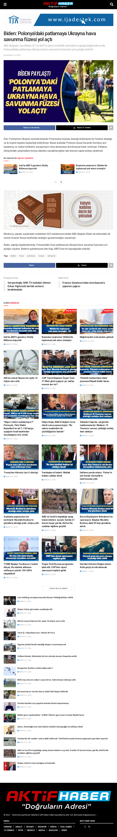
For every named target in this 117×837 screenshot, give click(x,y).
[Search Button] (111, 4)
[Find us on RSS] (89, 826)
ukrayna (51, 256)
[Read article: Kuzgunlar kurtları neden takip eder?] (10, 671)
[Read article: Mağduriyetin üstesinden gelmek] (97, 321)
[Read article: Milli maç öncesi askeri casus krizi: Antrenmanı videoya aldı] (10, 683)
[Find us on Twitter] (85, 826)
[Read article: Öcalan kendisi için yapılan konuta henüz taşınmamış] (10, 706)
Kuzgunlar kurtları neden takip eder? (35, 668)
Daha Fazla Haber (59, 588)
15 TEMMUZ (9, 830)
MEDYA (42, 830)
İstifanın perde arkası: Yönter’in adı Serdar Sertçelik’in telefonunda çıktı (96, 475)
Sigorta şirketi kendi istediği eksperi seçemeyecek (41, 644)
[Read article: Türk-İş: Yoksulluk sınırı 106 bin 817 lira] (10, 635)
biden (13, 256)
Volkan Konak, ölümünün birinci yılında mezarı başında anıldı (47, 656)
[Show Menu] (5, 4)
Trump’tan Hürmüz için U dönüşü (21, 472)
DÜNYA (53, 827)
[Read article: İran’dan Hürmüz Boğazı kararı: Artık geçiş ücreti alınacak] (97, 548)
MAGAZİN (53, 830)
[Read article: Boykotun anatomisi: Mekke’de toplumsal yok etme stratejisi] (67, 169)
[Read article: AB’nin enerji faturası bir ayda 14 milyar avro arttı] (21, 362)
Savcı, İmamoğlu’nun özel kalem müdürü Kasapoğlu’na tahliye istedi (50, 727)
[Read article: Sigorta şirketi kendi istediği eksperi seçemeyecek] (10, 647)
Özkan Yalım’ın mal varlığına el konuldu (36, 763)
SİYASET (30, 827)
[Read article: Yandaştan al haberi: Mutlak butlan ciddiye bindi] (59, 457)
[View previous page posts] (55, 182)
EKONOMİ (42, 827)
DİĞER (64, 830)
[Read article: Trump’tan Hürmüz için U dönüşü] (21, 457)
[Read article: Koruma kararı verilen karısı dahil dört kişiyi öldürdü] (10, 694)
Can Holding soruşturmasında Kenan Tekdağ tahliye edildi (45, 597)
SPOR (20, 830)
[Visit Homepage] (58, 5)
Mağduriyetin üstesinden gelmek (97, 337)
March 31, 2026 (26, 172)
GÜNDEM (8, 827)
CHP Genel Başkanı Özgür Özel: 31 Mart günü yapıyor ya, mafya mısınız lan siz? (58, 381)
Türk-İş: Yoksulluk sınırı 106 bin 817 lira (36, 633)
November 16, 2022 (12, 55)
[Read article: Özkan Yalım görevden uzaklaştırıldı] (10, 612)
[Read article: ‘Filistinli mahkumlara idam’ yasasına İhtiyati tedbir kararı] (97, 362)
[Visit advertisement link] (58, 22)
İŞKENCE (31, 830)
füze (22, 256)
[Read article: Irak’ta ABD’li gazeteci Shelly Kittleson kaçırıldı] (10, 169)
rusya (41, 256)
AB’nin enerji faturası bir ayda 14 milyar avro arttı (41, 621)
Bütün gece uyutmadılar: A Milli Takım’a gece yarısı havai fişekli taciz (50, 715)
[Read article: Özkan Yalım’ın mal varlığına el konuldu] (10, 766)
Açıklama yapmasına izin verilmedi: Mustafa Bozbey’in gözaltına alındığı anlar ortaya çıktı (21, 519)
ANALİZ (18, 827)
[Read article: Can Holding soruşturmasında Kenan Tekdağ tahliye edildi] (10, 600)
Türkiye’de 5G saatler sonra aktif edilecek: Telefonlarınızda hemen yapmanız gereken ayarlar (62, 738)
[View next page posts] (61, 182)
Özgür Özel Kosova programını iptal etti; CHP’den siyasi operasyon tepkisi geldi (57, 567)
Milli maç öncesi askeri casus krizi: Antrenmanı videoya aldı (46, 680)
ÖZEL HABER (66, 827)
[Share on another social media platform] (110, 127)
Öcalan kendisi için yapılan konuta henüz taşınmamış (43, 703)
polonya (31, 256)
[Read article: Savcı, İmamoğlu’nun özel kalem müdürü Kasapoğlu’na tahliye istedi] (10, 729)
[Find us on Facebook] (81, 826)
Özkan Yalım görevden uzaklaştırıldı (34, 609)
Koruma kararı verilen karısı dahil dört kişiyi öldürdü (42, 691)
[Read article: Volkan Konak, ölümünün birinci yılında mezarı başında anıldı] (10, 659)
